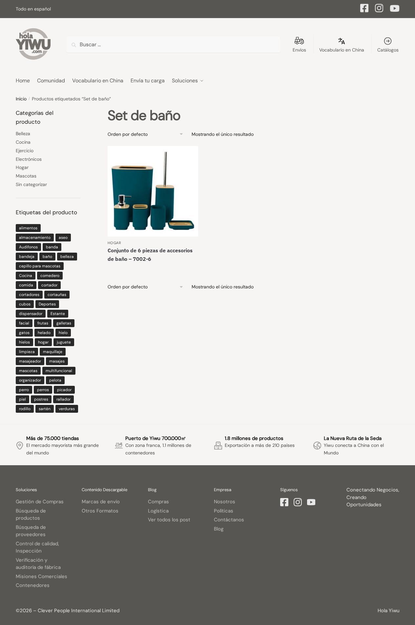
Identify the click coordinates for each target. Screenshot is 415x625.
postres (41, 399)
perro (24, 389)
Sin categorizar (31, 184)
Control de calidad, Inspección (37, 547)
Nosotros (224, 501)
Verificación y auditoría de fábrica (38, 564)
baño (47, 256)
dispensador (30, 313)
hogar (43, 342)
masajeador (30, 361)
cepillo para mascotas (39, 266)
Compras (158, 501)
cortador (49, 285)
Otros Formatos (100, 511)
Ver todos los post (169, 519)
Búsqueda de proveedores (31, 531)
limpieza (27, 351)
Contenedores (33, 585)
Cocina (23, 142)
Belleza (23, 133)
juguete (64, 342)
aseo (63, 237)
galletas (63, 323)
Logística (158, 511)
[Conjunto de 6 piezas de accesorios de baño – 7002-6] (153, 191)
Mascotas (26, 176)
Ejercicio (24, 151)
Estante (58, 313)
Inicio (21, 99)
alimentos (28, 228)
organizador (30, 380)
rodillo (25, 408)
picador (64, 389)
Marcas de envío (101, 501)
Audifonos (28, 247)
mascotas (28, 370)
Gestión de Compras (40, 501)
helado (44, 332)
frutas (42, 323)
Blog (218, 529)
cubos (25, 304)
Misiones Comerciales (41, 576)
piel (22, 399)
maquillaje (52, 351)
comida (26, 285)
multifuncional (59, 370)
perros (43, 389)
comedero (49, 275)
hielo (63, 332)
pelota (55, 380)
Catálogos (388, 50)
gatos (24, 332)
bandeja (26, 256)
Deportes (47, 304)
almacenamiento (35, 237)
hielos (24, 342)
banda (52, 247)
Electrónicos (29, 159)
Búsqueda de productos (31, 515)
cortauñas (57, 294)
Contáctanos (229, 519)
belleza (67, 256)
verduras (67, 408)
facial (24, 323)
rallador (63, 399)
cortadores (29, 294)
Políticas (223, 511)
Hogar (114, 242)
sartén (45, 408)
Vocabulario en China (341, 50)
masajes (57, 361)
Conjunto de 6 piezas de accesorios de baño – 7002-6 (150, 254)
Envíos (299, 50)
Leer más (153, 270)
